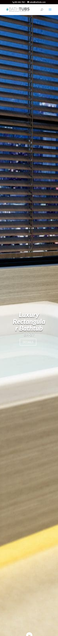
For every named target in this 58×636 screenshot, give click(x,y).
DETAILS (28, 342)
